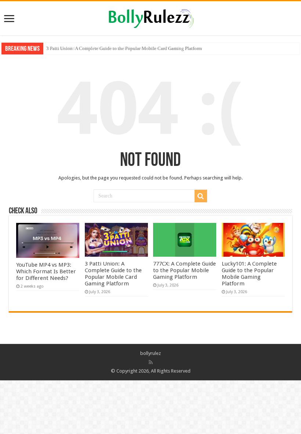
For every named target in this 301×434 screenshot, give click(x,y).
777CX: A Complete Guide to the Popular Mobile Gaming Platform (184, 270)
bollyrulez (150, 353)
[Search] (201, 196)
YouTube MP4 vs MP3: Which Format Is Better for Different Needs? (46, 271)
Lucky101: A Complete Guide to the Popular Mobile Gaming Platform (249, 273)
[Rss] (150, 362)
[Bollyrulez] (151, 17)
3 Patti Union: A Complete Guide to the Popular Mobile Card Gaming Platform (124, 48)
